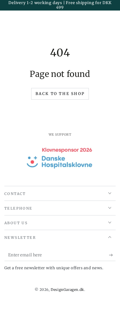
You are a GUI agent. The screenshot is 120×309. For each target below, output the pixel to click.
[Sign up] (112, 255)
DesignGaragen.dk (67, 289)
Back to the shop (60, 93)
